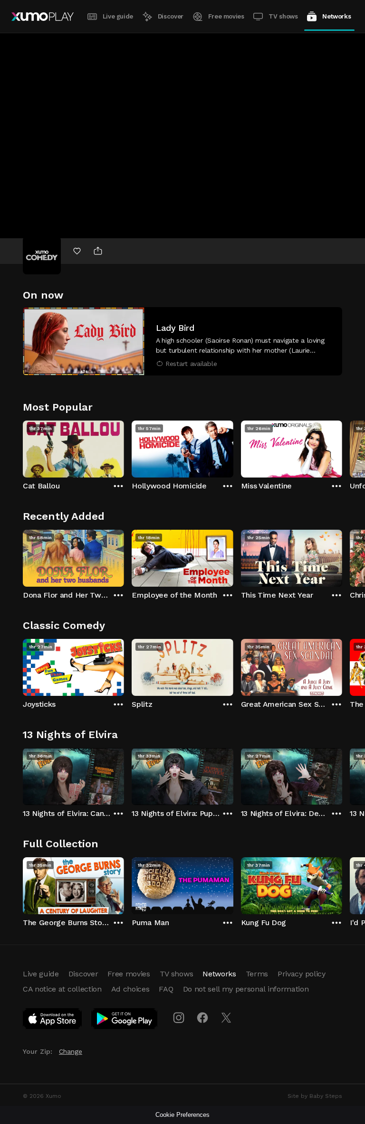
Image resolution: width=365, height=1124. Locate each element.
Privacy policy (302, 973)
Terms (257, 973)
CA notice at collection (62, 988)
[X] (226, 1018)
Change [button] (70, 1051)
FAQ (166, 988)
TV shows (283, 16)
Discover (170, 16)
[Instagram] (179, 1018)
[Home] (42, 16)
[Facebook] (202, 1018)
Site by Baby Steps (315, 1096)
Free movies (226, 16)
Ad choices (130, 988)
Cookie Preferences (182, 1114)
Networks (336, 16)
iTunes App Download (53, 1020)
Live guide (118, 16)
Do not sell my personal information (246, 988)
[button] (182, 341)
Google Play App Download (124, 1020)
